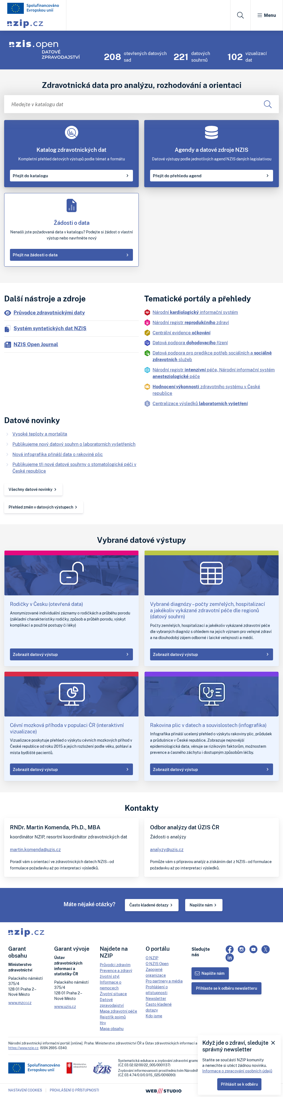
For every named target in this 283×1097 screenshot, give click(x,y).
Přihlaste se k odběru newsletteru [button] (226, 988)
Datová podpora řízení (190, 342)
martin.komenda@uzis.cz (35, 849)
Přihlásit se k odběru (239, 1084)
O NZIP (152, 957)
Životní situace (113, 993)
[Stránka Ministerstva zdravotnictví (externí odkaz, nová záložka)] (77, 1067)
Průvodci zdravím (115, 964)
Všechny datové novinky (31, 489)
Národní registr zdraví (191, 322)
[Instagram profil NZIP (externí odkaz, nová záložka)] (241, 949)
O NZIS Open (157, 963)
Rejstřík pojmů (113, 1017)
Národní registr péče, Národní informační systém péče (214, 373)
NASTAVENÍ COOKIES (25, 1090)
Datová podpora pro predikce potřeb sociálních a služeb (212, 356)
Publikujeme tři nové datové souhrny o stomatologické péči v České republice (74, 468)
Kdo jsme (154, 1015)
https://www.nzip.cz (23, 1048)
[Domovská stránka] (33, 8)
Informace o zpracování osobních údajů (237, 1071)
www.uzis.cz (65, 1006)
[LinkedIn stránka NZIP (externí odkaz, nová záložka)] (230, 957)
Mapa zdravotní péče (118, 1011)
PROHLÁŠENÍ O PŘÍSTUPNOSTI (74, 1090)
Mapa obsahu (112, 1028)
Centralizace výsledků (200, 403)
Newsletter (156, 998)
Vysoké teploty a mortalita (39, 434)
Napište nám (201, 905)
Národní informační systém (195, 312)
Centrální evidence (181, 332)
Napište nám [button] (212, 973)
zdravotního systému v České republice (206, 390)
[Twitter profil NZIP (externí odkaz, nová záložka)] (265, 949)
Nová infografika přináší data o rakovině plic (57, 454)
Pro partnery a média (164, 981)
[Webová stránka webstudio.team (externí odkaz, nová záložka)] (164, 1090)
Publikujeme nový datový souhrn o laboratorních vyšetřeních (73, 444)
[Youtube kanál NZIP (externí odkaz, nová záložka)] (253, 949)
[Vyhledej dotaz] (268, 104)
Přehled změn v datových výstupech (41, 507)
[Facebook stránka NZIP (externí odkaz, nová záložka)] (230, 949)
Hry (103, 1022)
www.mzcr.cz (20, 1002)
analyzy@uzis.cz (167, 849)
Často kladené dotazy (149, 905)
